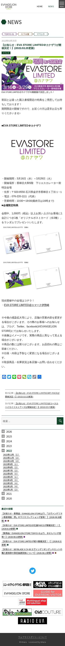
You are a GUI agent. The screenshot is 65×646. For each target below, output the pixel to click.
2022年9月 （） (11, 464)
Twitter (32, 571)
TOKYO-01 (5, 521)
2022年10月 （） (11, 460)
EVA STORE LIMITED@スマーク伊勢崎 (26, 305)
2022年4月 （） (11, 480)
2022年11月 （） (11, 457)
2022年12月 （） (11, 454)
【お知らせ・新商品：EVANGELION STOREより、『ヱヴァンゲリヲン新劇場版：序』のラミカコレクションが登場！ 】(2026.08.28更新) (32, 517)
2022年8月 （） (11, 467)
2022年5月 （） (11, 476)
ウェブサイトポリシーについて (32, 637)
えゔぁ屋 (8, 521)
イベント (6, 53)
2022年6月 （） (11, 473)
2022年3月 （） (11, 483)
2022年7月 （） (11, 470)
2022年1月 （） (11, 489)
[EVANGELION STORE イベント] (9, 6)
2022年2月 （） (11, 486)
